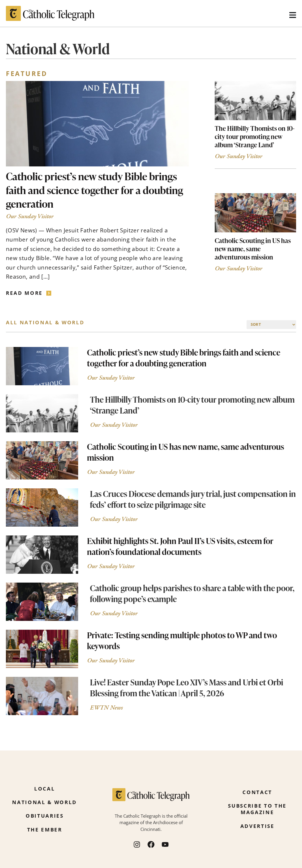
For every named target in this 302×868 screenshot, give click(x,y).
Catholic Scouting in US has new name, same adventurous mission (253, 248)
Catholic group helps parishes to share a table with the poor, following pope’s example (192, 593)
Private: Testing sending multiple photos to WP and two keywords (182, 640)
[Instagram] (136, 844)
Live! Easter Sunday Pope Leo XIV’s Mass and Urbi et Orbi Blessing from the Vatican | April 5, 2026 (186, 688)
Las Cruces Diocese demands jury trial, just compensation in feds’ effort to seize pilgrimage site (193, 499)
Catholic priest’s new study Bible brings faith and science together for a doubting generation (94, 190)
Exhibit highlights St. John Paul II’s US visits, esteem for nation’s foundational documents (180, 546)
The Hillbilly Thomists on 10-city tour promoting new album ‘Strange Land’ (255, 136)
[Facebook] (151, 844)
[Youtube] (165, 844)
